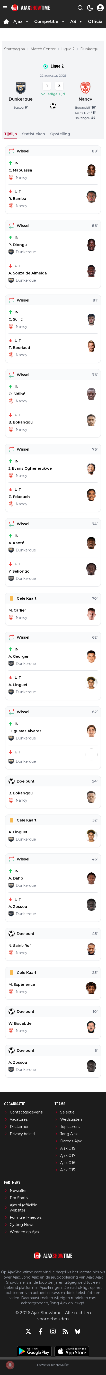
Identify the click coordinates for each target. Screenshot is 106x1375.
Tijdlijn (10, 134)
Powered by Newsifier (53, 1364)
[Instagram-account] (53, 1331)
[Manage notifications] (10, 1365)
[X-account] (28, 1331)
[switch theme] (90, 7)
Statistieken (33, 134)
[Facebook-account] (41, 1331)
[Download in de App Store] (72, 1351)
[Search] (80, 8)
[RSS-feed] (65, 1331)
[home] (6, 22)
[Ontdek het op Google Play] (34, 1351)
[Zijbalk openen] (5, 8)
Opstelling (60, 134)
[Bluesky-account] (78, 1331)
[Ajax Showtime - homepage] (30, 7)
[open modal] (100, 7)
